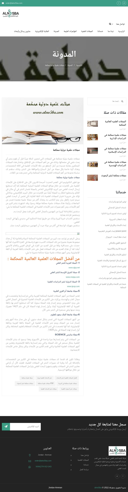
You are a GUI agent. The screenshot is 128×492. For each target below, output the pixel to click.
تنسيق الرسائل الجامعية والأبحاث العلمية (111, 260)
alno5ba (98, 487)
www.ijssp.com (73, 286)
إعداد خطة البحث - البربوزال (116, 237)
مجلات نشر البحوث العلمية (69, 389)
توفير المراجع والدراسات (117, 202)
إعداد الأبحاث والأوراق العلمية (115, 225)
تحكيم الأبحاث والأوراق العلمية (115, 255)
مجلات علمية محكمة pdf (46, 383)
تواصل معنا (120, 24)
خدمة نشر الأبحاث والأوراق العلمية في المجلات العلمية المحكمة (106, 286)
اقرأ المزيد (123, 129)
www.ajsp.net (74, 268)
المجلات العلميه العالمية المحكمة (115, 123)
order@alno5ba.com (14, 3)
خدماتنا (100, 31)
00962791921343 (44, 466)
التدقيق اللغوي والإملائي (117, 243)
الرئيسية (121, 31)
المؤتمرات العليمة (70, 31)
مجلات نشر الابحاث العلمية (48, 389)
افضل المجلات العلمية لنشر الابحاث (66, 378)
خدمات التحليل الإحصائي (117, 207)
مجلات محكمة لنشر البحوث (25, 383)
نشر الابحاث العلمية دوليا (44, 378)
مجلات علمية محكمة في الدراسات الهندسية (115, 164)
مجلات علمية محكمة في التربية (67, 383)
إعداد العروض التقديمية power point (112, 231)
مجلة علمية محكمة (27, 378)
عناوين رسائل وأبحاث (22, 31)
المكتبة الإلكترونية (42, 31)
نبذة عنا (111, 31)
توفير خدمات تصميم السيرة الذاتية (114, 213)
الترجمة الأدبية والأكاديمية (117, 249)
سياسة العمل (84, 469)
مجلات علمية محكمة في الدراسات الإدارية (115, 137)
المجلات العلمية (87, 31)
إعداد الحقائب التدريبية (117, 219)
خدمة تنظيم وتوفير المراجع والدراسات (112, 278)
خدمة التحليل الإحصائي (117, 272)
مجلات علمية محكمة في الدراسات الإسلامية (115, 150)
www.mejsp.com (73, 277)
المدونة (56, 31)
